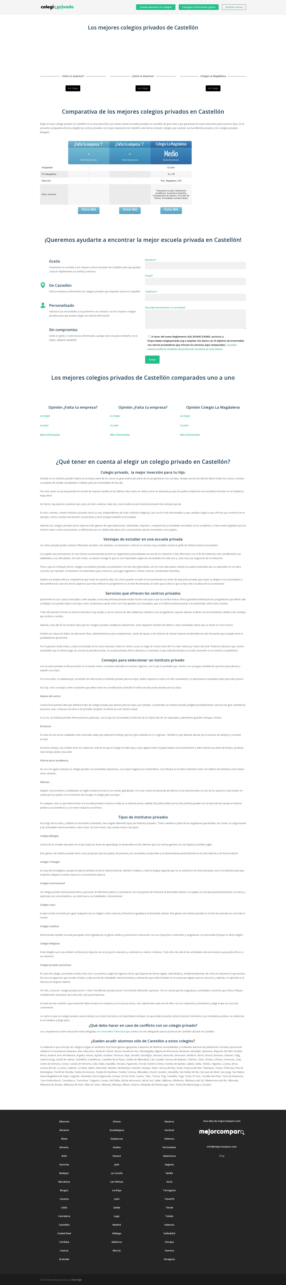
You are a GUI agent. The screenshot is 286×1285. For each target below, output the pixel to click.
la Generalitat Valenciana (112, 1031)
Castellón (64, 1224)
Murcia (117, 1250)
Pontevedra (169, 1147)
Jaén (116, 1164)
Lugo (116, 1216)
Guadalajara (117, 1130)
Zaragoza (169, 1259)
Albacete (64, 1121)
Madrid (117, 1224)
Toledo (169, 1216)
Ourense (169, 1130)
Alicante (64, 1130)
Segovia (169, 1164)
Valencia (169, 1224)
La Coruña (117, 1173)
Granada (64, 1259)
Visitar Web (89, 209)
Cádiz (64, 1207)
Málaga (116, 1233)
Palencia (169, 1138)
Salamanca (169, 1155)
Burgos (64, 1190)
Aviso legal (77, 1279)
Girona (117, 1121)
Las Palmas (116, 1181)
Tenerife (169, 1198)
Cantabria (64, 1216)
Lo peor (44, 425)
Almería (63, 1147)
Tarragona (169, 1190)
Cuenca (64, 1250)
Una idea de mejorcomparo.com (221, 1121)
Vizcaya (169, 1241)
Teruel (169, 1207)
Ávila (64, 1155)
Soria (169, 1181)
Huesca (117, 1155)
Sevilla (169, 1173)
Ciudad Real (64, 1233)
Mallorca (117, 1241)
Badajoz (64, 1173)
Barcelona (64, 1181)
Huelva (117, 1147)
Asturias (64, 1164)
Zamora (169, 1250)
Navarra (169, 1121)
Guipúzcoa (117, 1138)
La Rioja (116, 1190)
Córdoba (64, 1241)
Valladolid (169, 1233)
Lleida (116, 1207)
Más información (50, 434)
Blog (221, 1155)
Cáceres (64, 1198)
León (116, 1198)
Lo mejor (45, 415)
